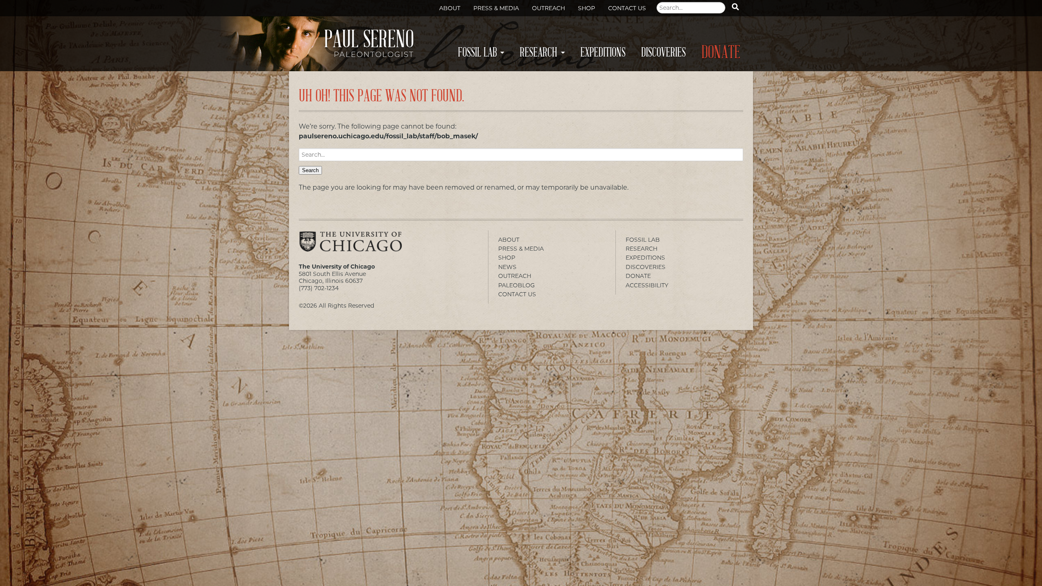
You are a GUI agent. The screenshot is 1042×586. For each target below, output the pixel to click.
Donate (720, 53)
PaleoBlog (516, 285)
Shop (586, 8)
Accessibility (647, 285)
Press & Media (496, 8)
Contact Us (627, 8)
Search (310, 170)
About (449, 8)
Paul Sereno (369, 46)
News (507, 267)
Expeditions (603, 52)
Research (538, 52)
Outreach (548, 8)
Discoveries (663, 52)
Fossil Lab (477, 52)
